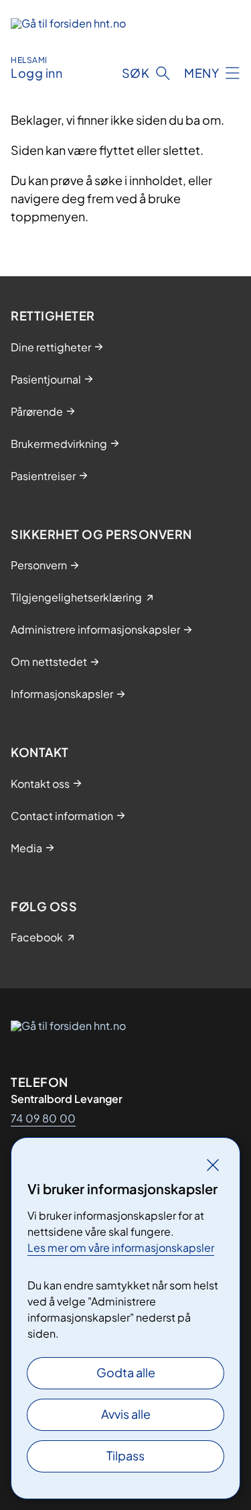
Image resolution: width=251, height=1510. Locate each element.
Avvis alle (126, 1413)
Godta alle (125, 1372)
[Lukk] (213, 1164)
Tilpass (125, 1455)
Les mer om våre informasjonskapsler (120, 1247)
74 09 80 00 (43, 1118)
